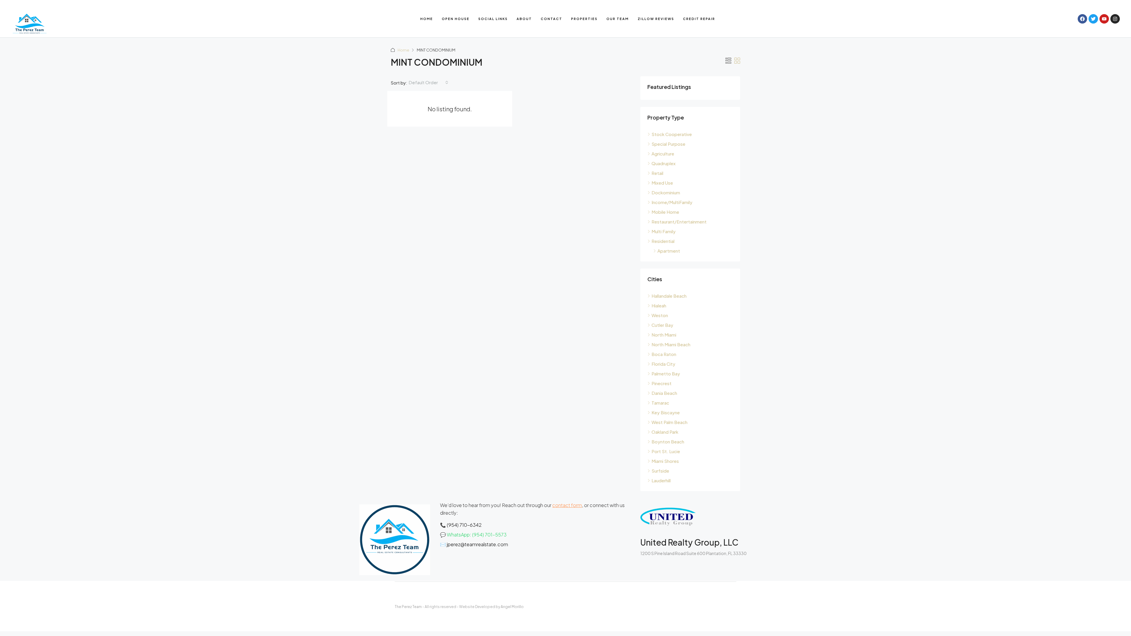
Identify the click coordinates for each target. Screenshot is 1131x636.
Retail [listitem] (657, 173)
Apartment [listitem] (668, 251)
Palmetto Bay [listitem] (666, 373)
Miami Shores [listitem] (665, 461)
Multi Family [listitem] (664, 231)
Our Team (617, 19)
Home (426, 19)
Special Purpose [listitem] (668, 144)
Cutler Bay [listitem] (662, 325)
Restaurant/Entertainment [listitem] (679, 221)
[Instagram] (1115, 19)
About (524, 19)
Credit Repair (699, 19)
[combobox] (428, 82)
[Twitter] (1093, 19)
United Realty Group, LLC (689, 542)
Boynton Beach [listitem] (668, 441)
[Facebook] (1082, 19)
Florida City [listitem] (663, 364)
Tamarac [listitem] (660, 402)
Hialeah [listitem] (659, 305)
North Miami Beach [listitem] (671, 344)
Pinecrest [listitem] (662, 383)
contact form (567, 505)
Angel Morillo (512, 606)
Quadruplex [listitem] (664, 163)
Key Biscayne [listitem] (666, 412)
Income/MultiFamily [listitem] (672, 202)
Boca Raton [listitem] (664, 354)
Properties (584, 19)
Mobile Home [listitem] (665, 212)
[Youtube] (1104, 19)
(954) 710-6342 (464, 525)
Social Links (493, 19)
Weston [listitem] (660, 315)
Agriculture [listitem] (663, 153)
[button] (728, 60)
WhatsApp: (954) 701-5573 (477, 534)
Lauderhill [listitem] (661, 480)
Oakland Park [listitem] (665, 432)
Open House (455, 19)
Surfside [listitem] (660, 470)
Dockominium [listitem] (666, 192)
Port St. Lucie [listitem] (666, 451)
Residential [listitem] (663, 241)
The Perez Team (408, 606)
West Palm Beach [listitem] (669, 422)
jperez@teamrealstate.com (477, 544)
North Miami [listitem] (664, 334)
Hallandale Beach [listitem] (669, 296)
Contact (551, 19)
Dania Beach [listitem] (664, 393)
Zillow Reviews (656, 19)
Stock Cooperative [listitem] (672, 134)
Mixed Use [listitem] (662, 183)
